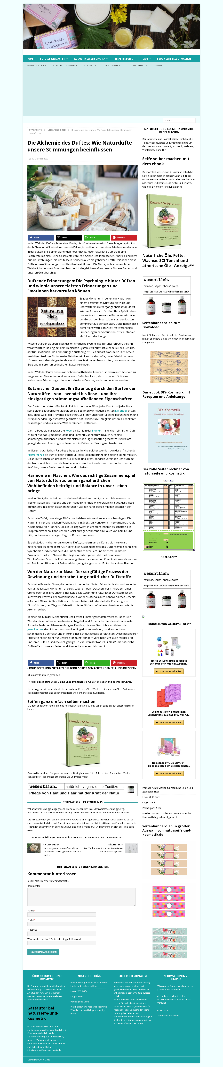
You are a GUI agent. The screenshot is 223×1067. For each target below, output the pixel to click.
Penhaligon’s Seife (151, 807)
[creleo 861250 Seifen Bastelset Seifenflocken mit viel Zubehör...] (169, 645)
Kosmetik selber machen (89, 58)
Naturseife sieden (35, 65)
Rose (68, 430)
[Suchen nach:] (179, 120)
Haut (145, 58)
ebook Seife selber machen (174, 58)
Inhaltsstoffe (123, 58)
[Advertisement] (111, 93)
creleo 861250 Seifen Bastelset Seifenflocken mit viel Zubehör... (169, 662)
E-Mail (30, 920)
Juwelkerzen (35, 629)
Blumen (97, 430)
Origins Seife (149, 802)
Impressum (162, 1010)
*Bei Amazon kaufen (170, 671)
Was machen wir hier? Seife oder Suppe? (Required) (54, 939)
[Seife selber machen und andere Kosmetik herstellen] (111, 46)
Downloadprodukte (113, 65)
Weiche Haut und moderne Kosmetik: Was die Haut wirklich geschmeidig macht (89, 1010)
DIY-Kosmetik (90, 65)
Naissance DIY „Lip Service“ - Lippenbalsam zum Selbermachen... (169, 764)
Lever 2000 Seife (151, 797)
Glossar (158, 65)
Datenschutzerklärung (168, 1015)
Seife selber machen (52, 58)
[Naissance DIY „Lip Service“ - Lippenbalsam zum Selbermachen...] (169, 747)
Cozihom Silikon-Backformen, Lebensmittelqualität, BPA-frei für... (169, 713)
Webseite (32, 929)
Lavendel (121, 410)
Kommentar (33, 885)
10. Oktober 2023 (40, 158)
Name (30, 910)
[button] (41, 238)
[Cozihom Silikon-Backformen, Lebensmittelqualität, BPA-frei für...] (169, 696)
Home (30, 58)
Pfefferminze (35, 455)
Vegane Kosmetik (138, 65)
